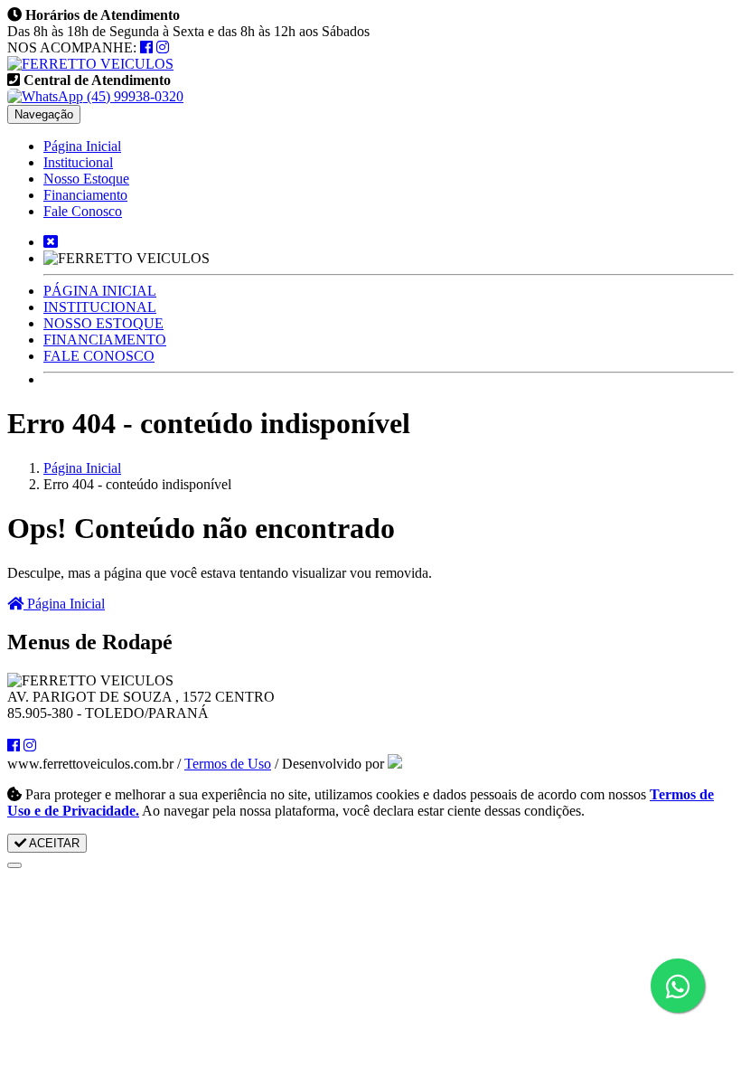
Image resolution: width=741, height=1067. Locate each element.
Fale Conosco (82, 211)
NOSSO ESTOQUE (103, 323)
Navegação (43, 114)
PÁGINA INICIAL (99, 290)
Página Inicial (82, 146)
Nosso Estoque (86, 178)
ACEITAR (53, 843)
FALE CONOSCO (99, 356)
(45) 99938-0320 (133, 96)
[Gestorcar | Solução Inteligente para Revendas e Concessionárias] (395, 763)
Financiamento (85, 195)
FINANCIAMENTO (104, 339)
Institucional (78, 162)
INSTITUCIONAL (99, 307)
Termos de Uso (227, 763)
